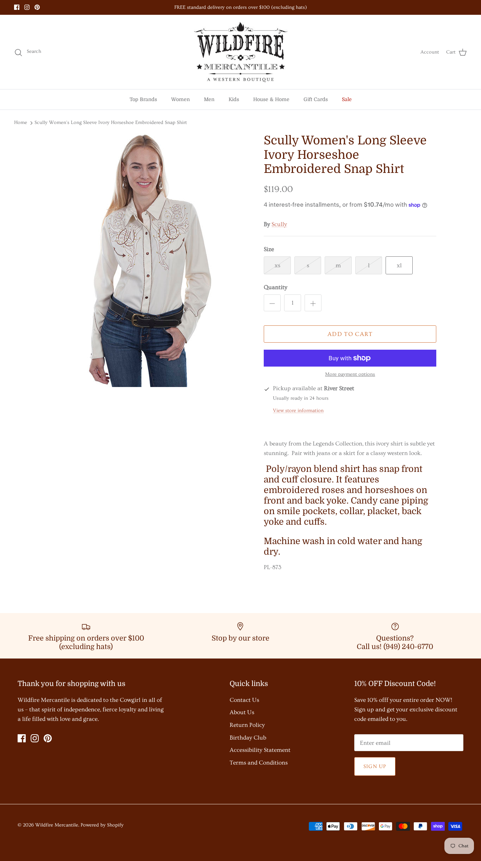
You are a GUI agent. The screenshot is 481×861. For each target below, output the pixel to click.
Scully (279, 224)
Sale (347, 99)
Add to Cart (350, 334)
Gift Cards (316, 99)
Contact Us (244, 700)
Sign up (374, 766)
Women (180, 99)
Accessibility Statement (260, 750)
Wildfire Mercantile (56, 825)
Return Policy (247, 725)
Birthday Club (248, 737)
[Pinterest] (37, 7)
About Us (242, 712)
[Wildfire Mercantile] (240, 52)
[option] (147, 260)
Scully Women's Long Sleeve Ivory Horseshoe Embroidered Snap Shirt (111, 122)
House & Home (271, 99)
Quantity (275, 287)
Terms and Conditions (259, 762)
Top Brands (143, 99)
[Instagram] (27, 7)
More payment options (350, 374)
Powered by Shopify (102, 825)
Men (209, 99)
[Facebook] (16, 7)
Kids (234, 99)
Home (20, 122)
